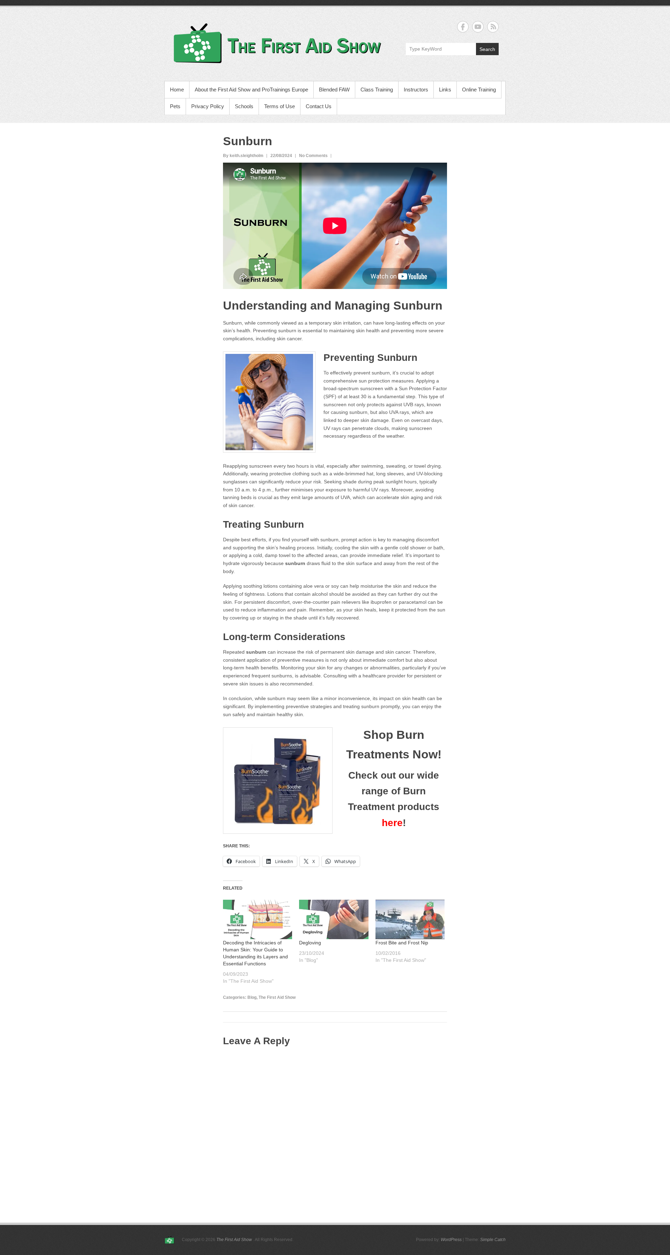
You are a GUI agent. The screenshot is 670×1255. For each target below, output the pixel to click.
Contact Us (319, 106)
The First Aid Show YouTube (478, 26)
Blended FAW (334, 89)
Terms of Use (279, 106)
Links (445, 89)
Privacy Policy (207, 106)
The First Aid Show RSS (493, 26)
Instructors (416, 89)
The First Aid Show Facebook (463, 26)
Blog (251, 997)
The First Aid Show (277, 997)
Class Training (376, 89)
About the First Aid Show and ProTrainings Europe (251, 89)
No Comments (313, 155)
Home (177, 89)
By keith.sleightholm (243, 155)
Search (487, 49)
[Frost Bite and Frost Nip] (410, 919)
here (392, 822)
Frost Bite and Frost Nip (401, 942)
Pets (175, 106)
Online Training (479, 89)
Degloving (310, 942)
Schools (244, 106)
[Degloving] (333, 919)
